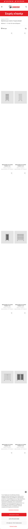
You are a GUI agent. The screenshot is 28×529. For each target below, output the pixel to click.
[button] (26, 492)
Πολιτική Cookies (13, 526)
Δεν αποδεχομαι (14, 519)
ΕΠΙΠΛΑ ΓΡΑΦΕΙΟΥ (7, 167)
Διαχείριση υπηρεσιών (14, 510)
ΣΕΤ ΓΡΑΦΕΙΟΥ (10, 169)
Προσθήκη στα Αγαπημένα (11, 33)
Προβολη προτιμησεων (14, 523)
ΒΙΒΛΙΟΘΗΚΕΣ (4, 169)
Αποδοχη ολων (14, 514)
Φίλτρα (5, 28)
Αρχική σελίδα (4, 19)
